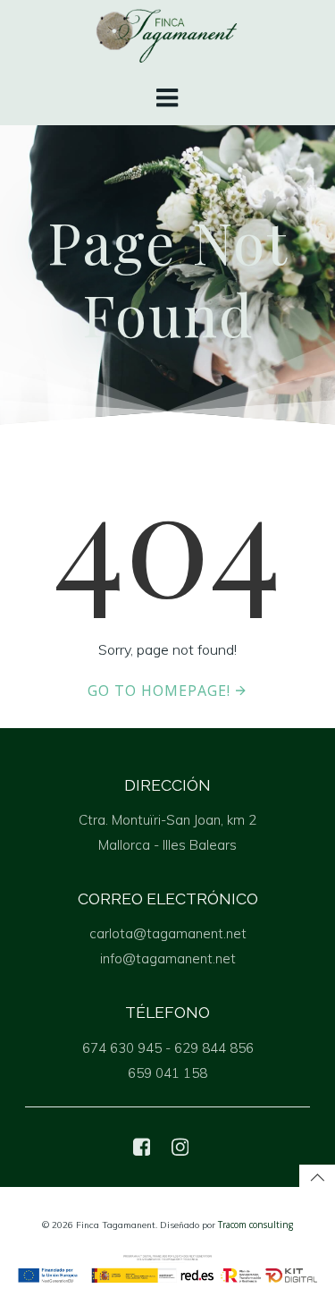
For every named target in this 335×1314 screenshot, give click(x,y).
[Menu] (168, 98)
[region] (167, 1152)
